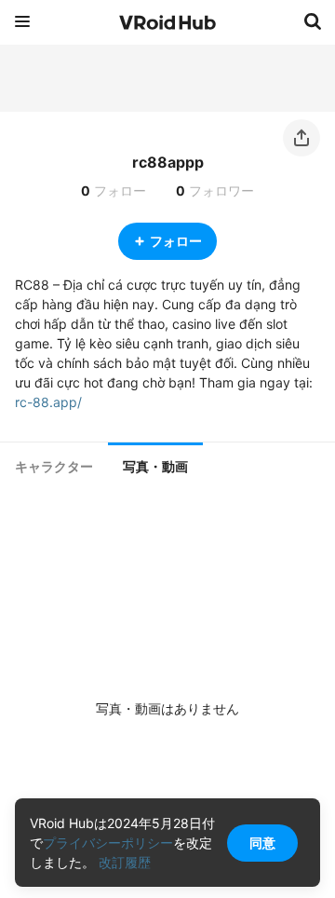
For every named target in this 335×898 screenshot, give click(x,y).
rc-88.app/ (48, 402)
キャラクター (54, 466)
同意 (262, 842)
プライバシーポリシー (108, 842)
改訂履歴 (125, 862)
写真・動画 (155, 466)
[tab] (54, 466)
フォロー (176, 241)
